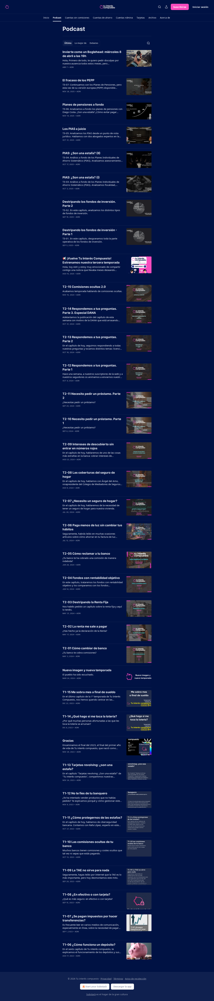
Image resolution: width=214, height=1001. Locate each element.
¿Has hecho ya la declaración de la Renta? (85, 630)
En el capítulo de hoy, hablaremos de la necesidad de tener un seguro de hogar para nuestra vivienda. (91, 507)
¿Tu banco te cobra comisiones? (80, 652)
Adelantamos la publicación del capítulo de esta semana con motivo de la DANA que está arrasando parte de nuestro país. (90, 319)
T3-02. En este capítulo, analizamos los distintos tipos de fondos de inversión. (91, 212)
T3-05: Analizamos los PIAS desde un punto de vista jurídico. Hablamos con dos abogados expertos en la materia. (91, 135)
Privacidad (106, 978)
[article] (107, 61)
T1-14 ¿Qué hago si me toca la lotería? (90, 716)
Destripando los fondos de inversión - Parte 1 (90, 232)
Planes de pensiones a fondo (83, 104)
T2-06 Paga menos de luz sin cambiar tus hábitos (92, 527)
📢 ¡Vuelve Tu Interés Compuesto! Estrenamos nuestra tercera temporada (91, 260)
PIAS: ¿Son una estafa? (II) (81, 153)
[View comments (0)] (84, 95)
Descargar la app (122, 986)
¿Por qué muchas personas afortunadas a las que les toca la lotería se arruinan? (91, 722)
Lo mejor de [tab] (80, 43)
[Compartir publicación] (166, 7)
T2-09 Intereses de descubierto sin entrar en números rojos (88, 446)
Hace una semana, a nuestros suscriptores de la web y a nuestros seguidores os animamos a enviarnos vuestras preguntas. (93, 375)
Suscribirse (179, 6)
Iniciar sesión (200, 6)
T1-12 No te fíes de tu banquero (85, 793)
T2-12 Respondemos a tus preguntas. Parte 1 (90, 367)
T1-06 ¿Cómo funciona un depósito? (89, 944)
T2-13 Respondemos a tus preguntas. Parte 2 (90, 339)
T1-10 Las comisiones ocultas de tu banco (88, 844)
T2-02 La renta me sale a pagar (85, 626)
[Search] (159, 7)
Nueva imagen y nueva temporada (87, 670)
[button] (46, 17)
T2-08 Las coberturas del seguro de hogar (89, 474)
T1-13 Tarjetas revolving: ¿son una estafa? (87, 767)
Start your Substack (96, 986)
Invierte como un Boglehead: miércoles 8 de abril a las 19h (92, 54)
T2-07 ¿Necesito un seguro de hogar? (90, 501)
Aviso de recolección (135, 978)
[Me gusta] (65, 328)
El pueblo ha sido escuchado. (78, 674)
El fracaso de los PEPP (78, 80)
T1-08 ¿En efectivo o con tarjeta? (86, 894)
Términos (118, 978)
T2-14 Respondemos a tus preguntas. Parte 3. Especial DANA (90, 311)
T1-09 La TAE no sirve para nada (86, 870)
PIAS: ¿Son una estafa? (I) (81, 177)
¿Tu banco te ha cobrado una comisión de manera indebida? (89, 559)
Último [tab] (67, 43)
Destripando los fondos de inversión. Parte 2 (89, 204)
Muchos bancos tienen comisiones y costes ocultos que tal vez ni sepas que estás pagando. (92, 852)
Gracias (68, 740)
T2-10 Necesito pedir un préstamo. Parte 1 (92, 421)
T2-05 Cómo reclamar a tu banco (86, 553)
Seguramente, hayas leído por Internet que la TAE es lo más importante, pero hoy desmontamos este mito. (92, 876)
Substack (91, 994)
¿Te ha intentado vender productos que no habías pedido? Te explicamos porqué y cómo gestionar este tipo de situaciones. (91, 799)
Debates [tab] (94, 43)
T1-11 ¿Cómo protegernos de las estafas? (92, 817)
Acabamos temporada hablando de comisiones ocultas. (92, 291)
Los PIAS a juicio (74, 129)
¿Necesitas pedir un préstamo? (79, 402)
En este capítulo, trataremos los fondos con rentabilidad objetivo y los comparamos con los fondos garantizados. (93, 584)
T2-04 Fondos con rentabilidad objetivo (91, 578)
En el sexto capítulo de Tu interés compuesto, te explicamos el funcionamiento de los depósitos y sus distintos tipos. (91, 950)
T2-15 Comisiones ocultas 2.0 (84, 287)
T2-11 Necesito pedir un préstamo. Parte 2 (91, 396)
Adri (72, 67)
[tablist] (81, 43)
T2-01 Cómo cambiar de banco (85, 648)
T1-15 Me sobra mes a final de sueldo (89, 692)
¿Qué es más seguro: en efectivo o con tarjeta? (88, 898)
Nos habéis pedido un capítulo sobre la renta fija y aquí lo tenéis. (92, 608)
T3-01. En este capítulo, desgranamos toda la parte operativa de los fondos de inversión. (90, 240)
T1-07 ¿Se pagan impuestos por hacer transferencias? (90, 918)
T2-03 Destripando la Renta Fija (85, 602)
